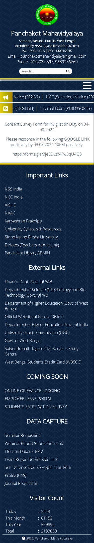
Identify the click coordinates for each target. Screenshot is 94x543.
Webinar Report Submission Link (34, 443)
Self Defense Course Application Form (38, 467)
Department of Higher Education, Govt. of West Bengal (46, 305)
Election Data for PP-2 (24, 451)
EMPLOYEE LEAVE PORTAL (28, 398)
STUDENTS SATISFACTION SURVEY (36, 406)
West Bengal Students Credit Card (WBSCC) (43, 362)
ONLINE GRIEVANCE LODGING (32, 390)
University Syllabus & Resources (33, 229)
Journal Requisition (21, 483)
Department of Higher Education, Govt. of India (46, 324)
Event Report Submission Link (31, 459)
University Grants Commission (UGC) (37, 332)
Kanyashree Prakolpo (23, 221)
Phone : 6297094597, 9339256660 (47, 61)
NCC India (14, 197)
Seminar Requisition (23, 435)
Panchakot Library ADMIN (27, 253)
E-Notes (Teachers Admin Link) (32, 245)
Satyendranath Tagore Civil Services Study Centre (41, 351)
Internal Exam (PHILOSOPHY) (55, 108)
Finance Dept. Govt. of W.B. (29, 281)
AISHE (10, 205)
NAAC (10, 213)
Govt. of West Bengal (23, 340)
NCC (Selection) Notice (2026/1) (63, 97)
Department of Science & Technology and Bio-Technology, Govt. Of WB (45, 292)
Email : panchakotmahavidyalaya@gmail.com (47, 56)
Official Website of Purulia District (34, 316)
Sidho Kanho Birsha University (31, 237)
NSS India (13, 189)
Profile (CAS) (15, 475)
